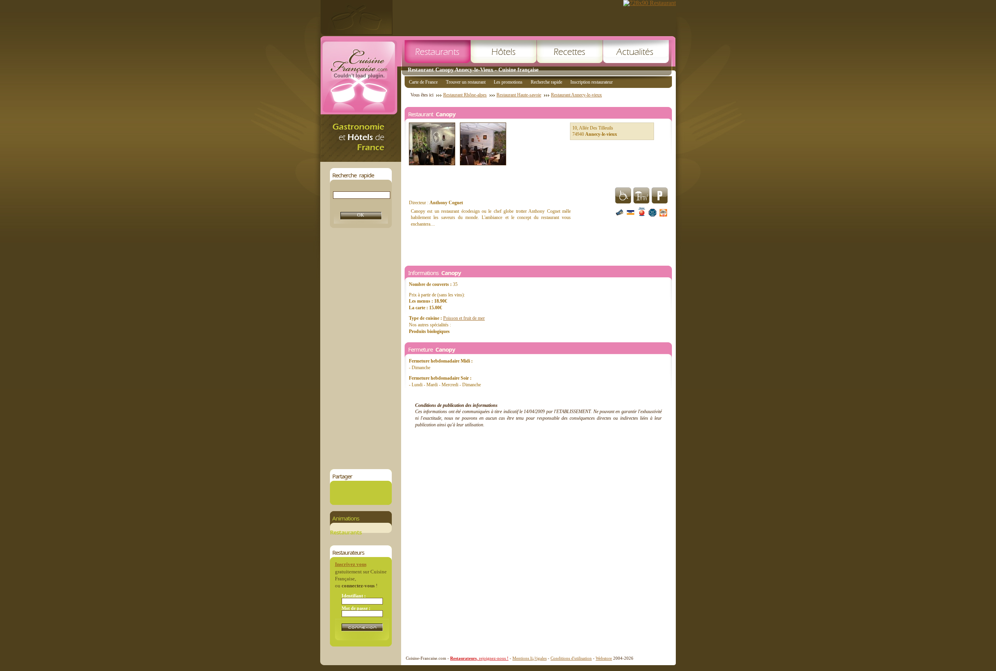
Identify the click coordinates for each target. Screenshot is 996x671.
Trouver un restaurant (466, 82)
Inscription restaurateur (591, 82)
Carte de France (423, 82)
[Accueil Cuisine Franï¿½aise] (360, 159)
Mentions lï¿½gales (529, 658)
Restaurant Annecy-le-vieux (576, 95)
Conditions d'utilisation (571, 658)
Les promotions (508, 82)
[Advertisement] (360, 348)
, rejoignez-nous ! (479, 658)
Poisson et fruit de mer (464, 318)
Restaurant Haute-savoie (518, 95)
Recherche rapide (546, 82)
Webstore (604, 658)
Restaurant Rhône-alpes (465, 95)
